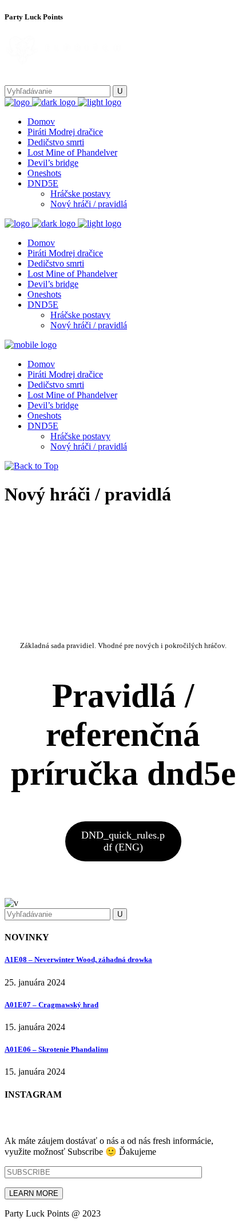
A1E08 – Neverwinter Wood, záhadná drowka (78, 959)
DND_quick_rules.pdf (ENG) (123, 841)
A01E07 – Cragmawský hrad (51, 1004)
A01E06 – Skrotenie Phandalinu (56, 1049)
